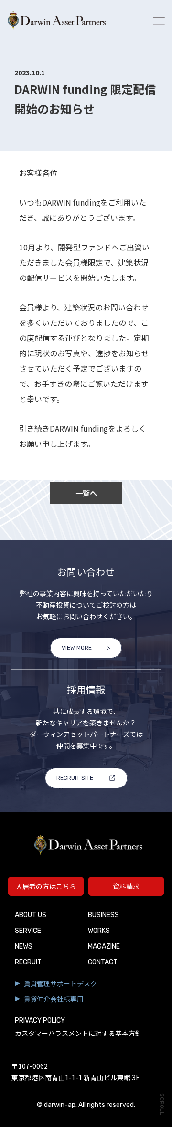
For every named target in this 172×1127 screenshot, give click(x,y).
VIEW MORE (77, 647)
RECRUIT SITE (74, 778)
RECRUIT (28, 962)
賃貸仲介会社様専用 (53, 998)
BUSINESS (103, 915)
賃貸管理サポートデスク (60, 983)
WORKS (99, 931)
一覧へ (86, 492)
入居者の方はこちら (46, 886)
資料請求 (126, 886)
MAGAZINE (104, 946)
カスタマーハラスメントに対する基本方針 (78, 1034)
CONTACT (103, 962)
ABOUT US (30, 915)
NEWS (23, 946)
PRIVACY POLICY (40, 1020)
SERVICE (28, 931)
